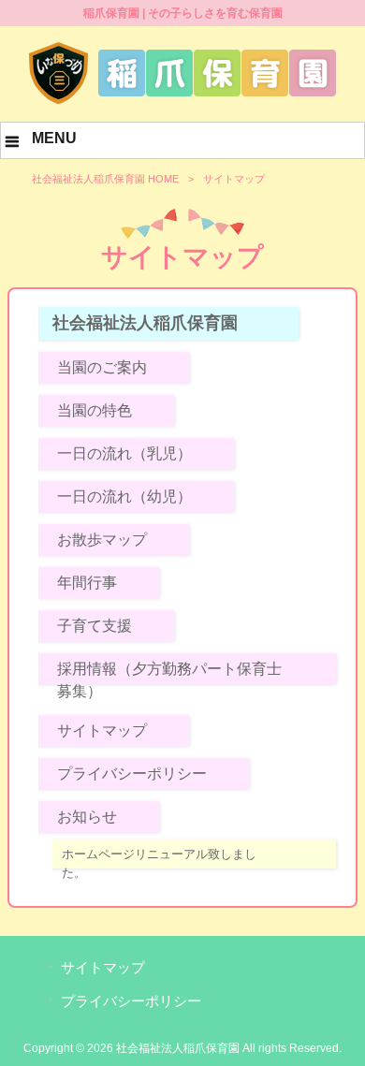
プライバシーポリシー (132, 773)
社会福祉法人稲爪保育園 (145, 323)
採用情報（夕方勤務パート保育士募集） (169, 680)
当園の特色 (94, 410)
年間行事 (87, 583)
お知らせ (87, 817)
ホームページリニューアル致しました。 (159, 863)
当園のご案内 (102, 367)
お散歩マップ (102, 540)
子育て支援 (94, 626)
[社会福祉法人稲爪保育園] (182, 101)
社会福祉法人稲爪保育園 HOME (105, 178)
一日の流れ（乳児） (124, 453)
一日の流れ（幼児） (124, 496)
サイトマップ (102, 730)
